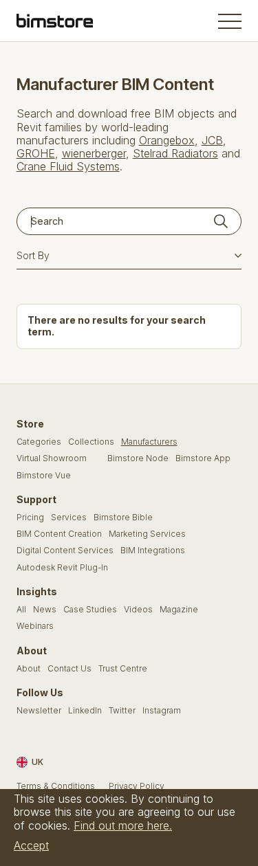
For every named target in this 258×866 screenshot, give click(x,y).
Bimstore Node (138, 458)
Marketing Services (147, 534)
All (21, 609)
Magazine (179, 609)
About (29, 669)
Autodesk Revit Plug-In (62, 568)
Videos (138, 609)
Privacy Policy (136, 786)
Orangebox (167, 140)
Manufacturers (149, 442)
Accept (31, 845)
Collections (91, 442)
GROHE (36, 153)
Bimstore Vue (44, 475)
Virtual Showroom (52, 458)
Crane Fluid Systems (68, 166)
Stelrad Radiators (175, 153)
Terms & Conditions (56, 786)
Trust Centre (122, 669)
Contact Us (69, 669)
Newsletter (39, 710)
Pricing (30, 517)
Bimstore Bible (123, 517)
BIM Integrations (152, 550)
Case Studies (90, 609)
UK (37, 762)
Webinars (35, 626)
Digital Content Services (65, 550)
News (44, 609)
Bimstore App (202, 458)
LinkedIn (85, 710)
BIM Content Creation (59, 534)
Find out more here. (123, 825)
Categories (39, 442)
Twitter (122, 710)
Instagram (161, 710)
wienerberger (94, 153)
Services (69, 517)
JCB (212, 140)
